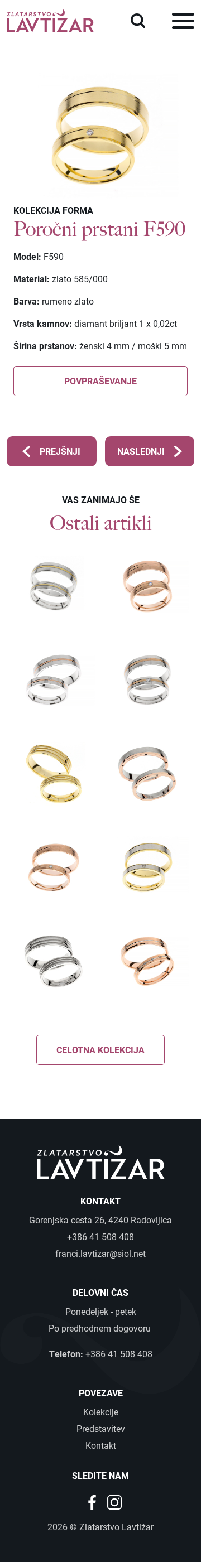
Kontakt (100, 1445)
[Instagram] (114, 1501)
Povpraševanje (100, 381)
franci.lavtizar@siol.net (100, 1253)
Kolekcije (100, 1412)
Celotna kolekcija (100, 1049)
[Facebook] (93, 1501)
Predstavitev (100, 1428)
